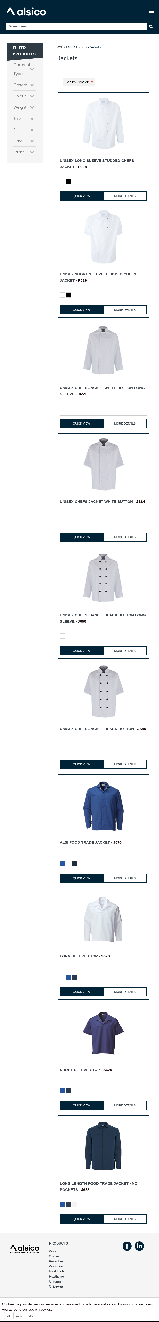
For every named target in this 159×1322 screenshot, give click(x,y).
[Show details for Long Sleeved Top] (103, 919)
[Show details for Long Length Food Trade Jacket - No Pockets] (103, 1146)
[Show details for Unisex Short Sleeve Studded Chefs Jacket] (103, 236)
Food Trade (75, 46)
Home (58, 46)
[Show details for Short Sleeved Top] (103, 1032)
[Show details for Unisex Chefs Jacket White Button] (103, 464)
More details (125, 196)
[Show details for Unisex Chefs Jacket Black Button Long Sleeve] (103, 577)
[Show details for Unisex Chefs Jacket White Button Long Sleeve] (103, 350)
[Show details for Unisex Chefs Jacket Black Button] (103, 691)
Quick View (81, 196)
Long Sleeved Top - (85, 956)
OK (9, 1315)
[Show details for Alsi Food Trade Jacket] (103, 805)
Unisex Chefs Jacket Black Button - (103, 729)
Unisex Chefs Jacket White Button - (102, 502)
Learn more (24, 1315)
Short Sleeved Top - (86, 1070)
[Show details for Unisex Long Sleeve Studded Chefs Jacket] (103, 123)
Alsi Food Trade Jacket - (91, 842)
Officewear (56, 1286)
